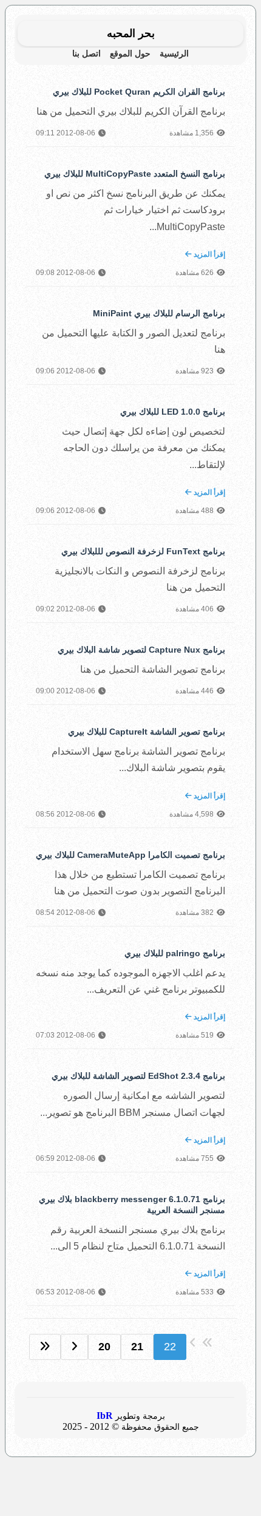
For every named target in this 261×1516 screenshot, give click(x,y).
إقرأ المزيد (208, 254)
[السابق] (74, 1347)
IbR (105, 1415)
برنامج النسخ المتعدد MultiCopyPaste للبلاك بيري (134, 173)
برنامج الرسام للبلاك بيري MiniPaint (159, 313)
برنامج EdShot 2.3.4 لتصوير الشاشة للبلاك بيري (138, 1076)
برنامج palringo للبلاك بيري (174, 953)
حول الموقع (130, 53)
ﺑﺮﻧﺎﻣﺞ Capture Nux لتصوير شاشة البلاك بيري (141, 649)
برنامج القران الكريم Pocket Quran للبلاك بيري (139, 92)
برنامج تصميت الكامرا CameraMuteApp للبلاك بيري (130, 855)
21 (137, 1347)
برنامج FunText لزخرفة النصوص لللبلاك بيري (143, 551)
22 (170, 1347)
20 (104, 1347)
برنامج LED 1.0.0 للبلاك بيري (172, 411)
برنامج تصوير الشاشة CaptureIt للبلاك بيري (146, 731)
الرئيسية (174, 53)
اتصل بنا (86, 53)
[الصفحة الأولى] (45, 1347)
